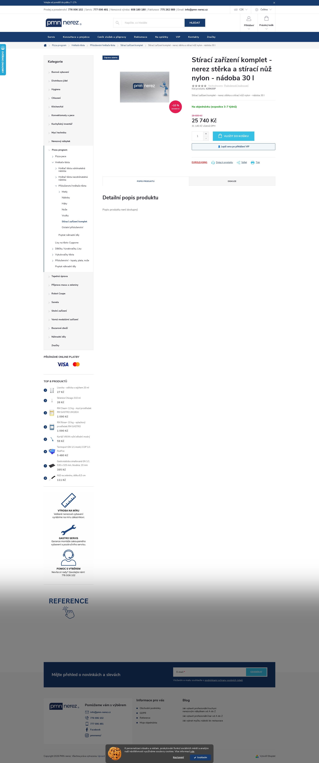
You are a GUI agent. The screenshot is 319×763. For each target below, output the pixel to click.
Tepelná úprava (60, 276)
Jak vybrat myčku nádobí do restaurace (203, 720)
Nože (64, 209)
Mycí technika (59, 132)
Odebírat (256, 672)
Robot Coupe (58, 293)
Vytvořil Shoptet (267, 756)
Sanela (55, 302)
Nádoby (66, 197)
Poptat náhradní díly (68, 235)
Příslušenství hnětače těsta (72, 185)
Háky (64, 203)
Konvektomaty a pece (63, 115)
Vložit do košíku (236, 136)
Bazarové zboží (60, 328)
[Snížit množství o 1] (206, 138)
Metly (64, 191)
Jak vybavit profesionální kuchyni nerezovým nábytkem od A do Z (199, 710)
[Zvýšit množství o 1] (206, 134)
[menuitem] (51, 37)
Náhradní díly (59, 336)
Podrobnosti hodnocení (236, 85)
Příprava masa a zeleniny (65, 284)
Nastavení (178, 757)
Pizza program (59, 149)
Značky (55, 345)
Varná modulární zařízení (65, 319)
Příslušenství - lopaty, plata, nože (72, 260)
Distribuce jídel (60, 80)
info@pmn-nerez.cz (100, 712)
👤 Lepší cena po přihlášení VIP (233, 146)
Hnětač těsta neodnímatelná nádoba (73, 178)
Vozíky (65, 215)
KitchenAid (57, 106)
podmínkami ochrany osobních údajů (224, 680)
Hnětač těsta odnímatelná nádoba (71, 170)
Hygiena (56, 89)
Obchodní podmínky (150, 708)
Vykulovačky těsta (64, 254)
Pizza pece (60, 156)
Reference (145, 718)
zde (192, 751)
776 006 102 (97, 718)
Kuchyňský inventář (62, 124)
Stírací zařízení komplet (74, 221)
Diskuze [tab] (232, 181)
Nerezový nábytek (61, 141)
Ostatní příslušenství (72, 227)
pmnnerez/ (95, 735)
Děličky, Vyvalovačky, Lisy (68, 248)
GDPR (143, 713)
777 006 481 (97, 723)
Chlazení (56, 98)
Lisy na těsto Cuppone (66, 242)
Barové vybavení (60, 72)
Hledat (195, 23)
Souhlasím (202, 757)
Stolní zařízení (59, 310)
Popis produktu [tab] (146, 181)
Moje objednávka (148, 722)
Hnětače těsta (62, 162)
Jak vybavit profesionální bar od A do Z (203, 716)
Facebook (95, 729)
